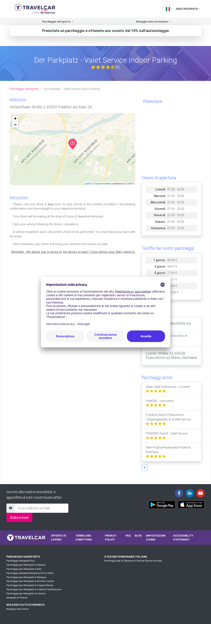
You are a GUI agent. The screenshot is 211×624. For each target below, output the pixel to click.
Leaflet (87, 183)
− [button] (15, 124)
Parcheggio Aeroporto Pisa (20, 560)
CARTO (130, 183)
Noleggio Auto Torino (17, 609)
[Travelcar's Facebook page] (179, 493)
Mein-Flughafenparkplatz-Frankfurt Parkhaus (168, 450)
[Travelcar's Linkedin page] (190, 493)
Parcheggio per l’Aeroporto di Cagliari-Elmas (29, 585)
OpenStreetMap (103, 183)
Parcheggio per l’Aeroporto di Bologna (26, 577)
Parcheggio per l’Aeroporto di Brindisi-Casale (30, 581)
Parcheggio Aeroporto (24, 89)
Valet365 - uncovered (159, 401)
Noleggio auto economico (25, 604)
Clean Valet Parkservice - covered (167, 387)
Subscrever (19, 517)
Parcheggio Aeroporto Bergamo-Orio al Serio (29, 573)
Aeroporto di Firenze (16, 597)
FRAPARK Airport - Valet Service (166, 433)
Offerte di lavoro (58, 537)
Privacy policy (110, 537)
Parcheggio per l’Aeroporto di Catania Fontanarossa (33, 589)
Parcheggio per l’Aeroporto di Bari (24, 569)
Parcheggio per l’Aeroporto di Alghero (26, 565)
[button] (145, 468)
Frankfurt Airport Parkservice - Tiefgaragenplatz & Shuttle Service (168, 417)
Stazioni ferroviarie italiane (125, 556)
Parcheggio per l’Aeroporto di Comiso (26, 593)
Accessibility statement (183, 537)
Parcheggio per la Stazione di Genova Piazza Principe (133, 560)
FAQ (128, 535)
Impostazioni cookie (155, 537)
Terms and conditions (83, 537)
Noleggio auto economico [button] (152, 21)
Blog (138, 535)
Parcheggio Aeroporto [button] (56, 21)
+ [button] (15, 118)
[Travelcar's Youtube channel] (200, 493)
